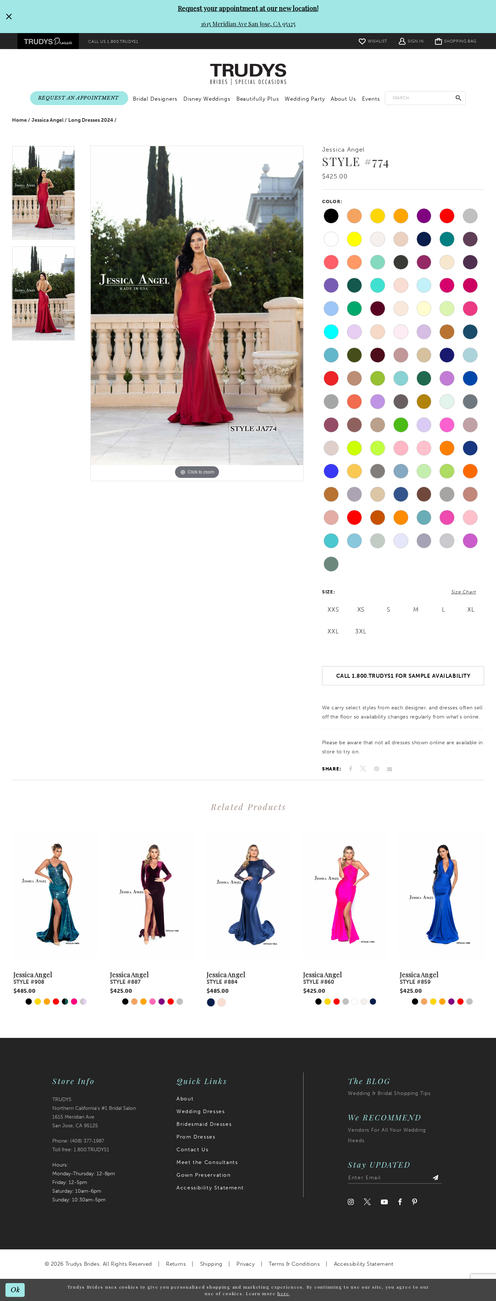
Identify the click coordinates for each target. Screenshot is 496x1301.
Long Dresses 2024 (90, 120)
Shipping (211, 1264)
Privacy (245, 1264)
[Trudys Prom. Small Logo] (48, 41)
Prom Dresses (195, 1137)
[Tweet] (363, 769)
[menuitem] (48, 41)
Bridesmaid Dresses (204, 1124)
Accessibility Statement (210, 1188)
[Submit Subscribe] (435, 1178)
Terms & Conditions (294, 1264)
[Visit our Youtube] (384, 1202)
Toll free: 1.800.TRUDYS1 (80, 1150)
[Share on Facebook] (350, 769)
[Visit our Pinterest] (414, 1202)
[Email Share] (389, 769)
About (185, 1099)
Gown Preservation (203, 1175)
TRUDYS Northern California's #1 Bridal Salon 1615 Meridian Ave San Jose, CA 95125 (94, 1112)
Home (19, 120)
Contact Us (192, 1150)
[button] (411, 41)
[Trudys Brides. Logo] (248, 74)
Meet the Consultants (207, 1162)
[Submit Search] (458, 98)
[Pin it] (376, 769)
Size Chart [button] (463, 592)
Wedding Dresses (200, 1111)
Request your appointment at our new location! (248, 8)
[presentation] (55, 894)
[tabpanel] (43, 196)
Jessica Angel (48, 120)
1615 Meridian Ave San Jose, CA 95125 (248, 24)
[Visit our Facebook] (400, 1202)
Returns (176, 1264)
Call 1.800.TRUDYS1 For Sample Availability (403, 676)
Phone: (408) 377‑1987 (78, 1141)
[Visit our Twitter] (367, 1202)
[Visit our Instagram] (351, 1202)
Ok (15, 1289)
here (283, 1293)
